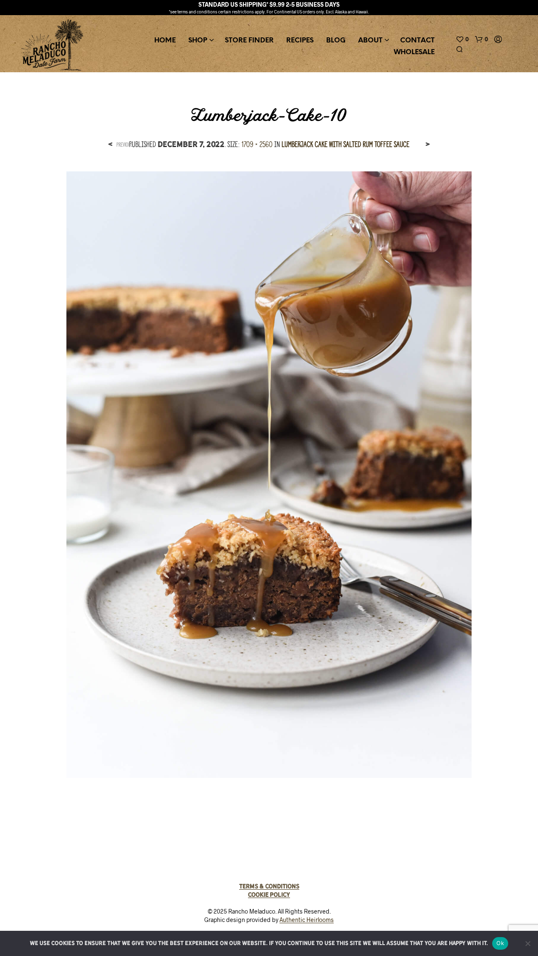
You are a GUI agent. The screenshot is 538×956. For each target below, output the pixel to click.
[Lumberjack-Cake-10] (268, 473)
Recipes (300, 40)
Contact (417, 40)
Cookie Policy (269, 894)
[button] (462, 39)
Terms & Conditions (269, 886)
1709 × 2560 (256, 144)
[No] (527, 943)
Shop (197, 40)
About (370, 40)
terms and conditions (197, 11)
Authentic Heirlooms (307, 920)
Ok (500, 943)
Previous (124, 144)
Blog (335, 40)
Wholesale (414, 52)
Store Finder (249, 40)
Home (165, 40)
